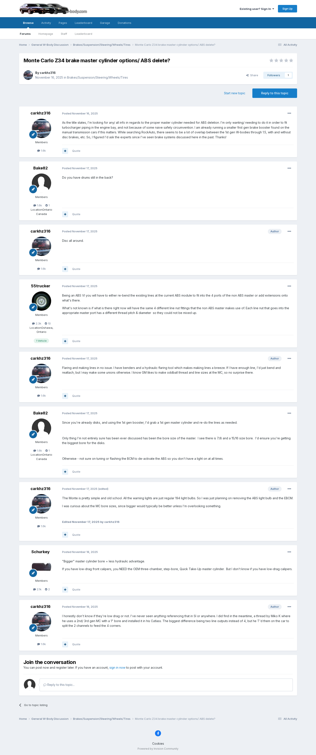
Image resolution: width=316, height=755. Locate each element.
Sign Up (287, 8)
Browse (28, 22)
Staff (64, 33)
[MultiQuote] (65, 151)
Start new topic (234, 93)
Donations (124, 22)
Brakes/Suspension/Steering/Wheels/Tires (97, 77)
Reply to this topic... (60, 685)
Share (253, 75)
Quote (76, 150)
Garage (105, 22)
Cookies (158, 743)
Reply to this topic (274, 93)
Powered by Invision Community (158, 748)
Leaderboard (83, 33)
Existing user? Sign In (256, 9)
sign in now (117, 667)
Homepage (45, 33)
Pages (63, 22)
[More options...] (289, 113)
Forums (25, 33)
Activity (46, 22)
